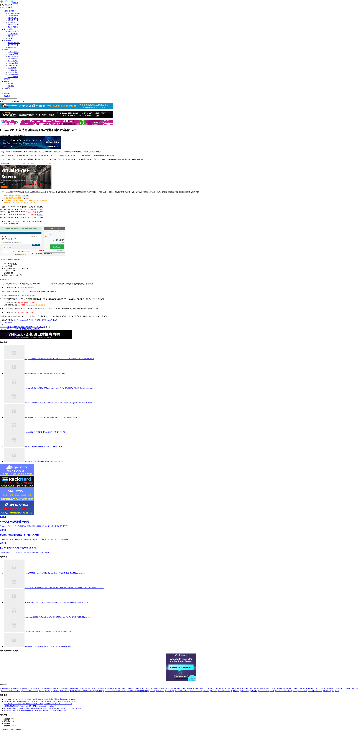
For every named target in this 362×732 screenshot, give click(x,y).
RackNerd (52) (19, 688)
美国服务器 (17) (309, 688)
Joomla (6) (320, 691)
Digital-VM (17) (320, 688)
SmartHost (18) (283, 688)
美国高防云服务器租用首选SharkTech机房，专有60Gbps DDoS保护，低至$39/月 (30, 706)
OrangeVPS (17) (340, 688)
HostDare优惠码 (13, 72)
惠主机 (15, 3)
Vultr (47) (27, 688)
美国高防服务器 (13, 20)
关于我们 (7, 93)
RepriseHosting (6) (304, 691)
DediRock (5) (328, 691)
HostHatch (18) (299, 688)
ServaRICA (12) (109, 691)
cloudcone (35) (84, 688)
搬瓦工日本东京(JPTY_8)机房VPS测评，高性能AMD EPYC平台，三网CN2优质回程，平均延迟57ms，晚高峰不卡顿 (42, 708)
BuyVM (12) (128, 691)
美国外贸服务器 (13, 22)
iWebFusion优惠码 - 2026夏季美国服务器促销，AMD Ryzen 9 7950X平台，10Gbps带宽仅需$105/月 (36, 710)
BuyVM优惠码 (12, 65)
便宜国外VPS (12, 36)
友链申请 (7, 96)
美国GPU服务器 (13, 27)
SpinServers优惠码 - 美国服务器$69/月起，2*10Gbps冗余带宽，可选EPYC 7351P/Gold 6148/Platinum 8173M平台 (40, 701)
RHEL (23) (191, 688)
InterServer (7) (263, 691)
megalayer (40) (50, 688)
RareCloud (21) (228, 688)
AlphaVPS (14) (55, 691)
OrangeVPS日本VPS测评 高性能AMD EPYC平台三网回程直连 (45, 432)
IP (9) (220, 691)
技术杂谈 (7, 88)
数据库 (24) (184, 688)
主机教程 (7, 81)
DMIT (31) (126, 688)
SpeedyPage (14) (45, 691)
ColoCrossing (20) (258, 688)
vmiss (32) (102, 688)
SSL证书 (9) (207, 691)
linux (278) (3, 688)
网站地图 (18, 729)
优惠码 (6, 49)
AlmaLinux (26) (160, 688)
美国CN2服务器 (13, 18)
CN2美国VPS (12, 38)
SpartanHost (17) (330, 688)
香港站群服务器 (13, 45)
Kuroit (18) (275, 688)
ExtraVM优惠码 (13, 63)
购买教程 (11, 86)
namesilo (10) (170, 691)
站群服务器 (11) (144, 691)
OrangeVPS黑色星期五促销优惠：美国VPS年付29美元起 (43, 446)
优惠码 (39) (59, 688)
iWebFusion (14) (65, 691)
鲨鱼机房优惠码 (13, 56)
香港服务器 (7, 40)
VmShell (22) (210, 688)
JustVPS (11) (153, 691)
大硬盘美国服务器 (14, 25)
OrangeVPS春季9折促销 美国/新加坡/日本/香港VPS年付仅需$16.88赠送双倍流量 (51, 417)
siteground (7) (271, 691)
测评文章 (7, 79)
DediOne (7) (289, 691)
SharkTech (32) (110, 688)
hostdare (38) (66, 688)
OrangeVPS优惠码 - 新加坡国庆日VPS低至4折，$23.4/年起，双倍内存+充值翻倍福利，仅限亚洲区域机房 (59, 359)
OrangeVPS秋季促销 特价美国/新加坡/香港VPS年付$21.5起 (44, 461)
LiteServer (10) (161, 691)
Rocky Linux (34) (94, 688)
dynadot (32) (119, 688)
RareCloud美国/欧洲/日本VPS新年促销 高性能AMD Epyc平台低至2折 (22, 327)
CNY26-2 (25, 198)
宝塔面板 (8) (255, 691)
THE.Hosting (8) (227, 691)
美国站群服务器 (13, 15)
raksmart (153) (11, 688)
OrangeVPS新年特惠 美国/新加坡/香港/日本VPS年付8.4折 (38, 320)
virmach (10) (178, 691)
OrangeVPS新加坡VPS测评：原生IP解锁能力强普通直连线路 (45, 373)
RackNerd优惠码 (13, 54)
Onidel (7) (296, 691)
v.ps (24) (178, 688)
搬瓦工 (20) (249, 688)
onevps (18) (291, 688)
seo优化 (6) (313, 691)
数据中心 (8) (237, 691)
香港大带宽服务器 (14, 43)
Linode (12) (135, 691)
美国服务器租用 (9, 11)
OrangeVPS (8, 322)
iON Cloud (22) (219, 688)
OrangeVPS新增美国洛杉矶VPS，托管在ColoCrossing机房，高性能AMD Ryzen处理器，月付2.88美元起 (58, 403)
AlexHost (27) (151, 688)
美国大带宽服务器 (14, 13)
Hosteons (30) (133, 688)
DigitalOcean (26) (170, 688)
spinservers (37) (75, 688)
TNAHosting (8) (246, 691)
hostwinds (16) (6, 691)
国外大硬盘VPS (13, 34)
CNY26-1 (25, 196)
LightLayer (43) (41, 688)
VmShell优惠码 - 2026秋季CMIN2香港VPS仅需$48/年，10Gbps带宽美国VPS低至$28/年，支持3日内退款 (38, 704)
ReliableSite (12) (119, 691)
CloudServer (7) (280, 691)
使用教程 (11, 83)
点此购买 (40, 209)
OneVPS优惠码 (12, 70)
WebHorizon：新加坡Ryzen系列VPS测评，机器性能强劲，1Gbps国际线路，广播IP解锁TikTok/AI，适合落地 (39, 699)
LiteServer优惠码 (13, 74)
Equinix (18, 299)
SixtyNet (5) (335, 691)
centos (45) (33, 688)
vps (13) (82, 691)
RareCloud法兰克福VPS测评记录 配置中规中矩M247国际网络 (20, 329)
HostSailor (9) (215, 691)
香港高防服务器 (13, 47)
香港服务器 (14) (75, 691)
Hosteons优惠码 (13, 61)
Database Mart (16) (17, 691)
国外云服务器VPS (13, 31)
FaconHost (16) (35, 691)
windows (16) (27, 691)
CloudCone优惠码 (13, 59)
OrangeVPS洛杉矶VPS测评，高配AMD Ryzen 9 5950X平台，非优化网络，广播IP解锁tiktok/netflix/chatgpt (59, 388)
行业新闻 (16, 101)
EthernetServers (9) (197, 691)
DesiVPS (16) (349, 688)
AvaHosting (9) (186, 691)
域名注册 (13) (100, 691)
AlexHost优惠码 (13, 77)
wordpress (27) (142, 688)
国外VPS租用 (8, 29)
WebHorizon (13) (90, 691)
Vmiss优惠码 (12, 68)
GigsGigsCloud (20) (239, 688)
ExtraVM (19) (268, 688)
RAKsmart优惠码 (13, 52)
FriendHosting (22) (200, 688)
